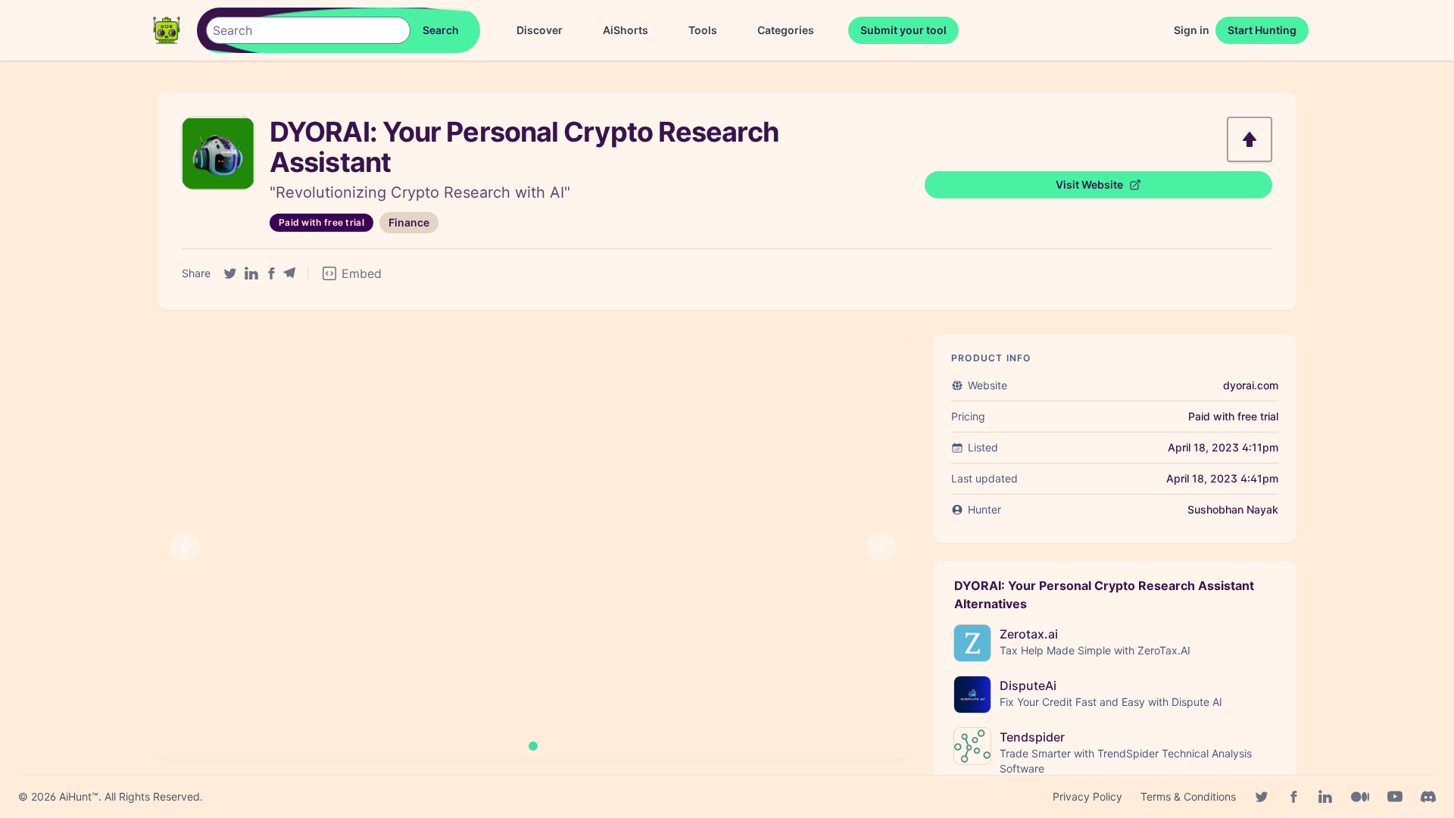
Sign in (1191, 29)
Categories (785, 29)
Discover (539, 29)
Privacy (1087, 796)
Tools (702, 29)
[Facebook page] (1293, 797)
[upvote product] (1249, 139)
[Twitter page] (1261, 796)
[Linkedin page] (1325, 796)
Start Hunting (1262, 29)
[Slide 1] (533, 746)
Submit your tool (903, 29)
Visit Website (1089, 184)
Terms (1188, 796)
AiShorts (625, 29)
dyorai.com (1250, 385)
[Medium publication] (1360, 797)
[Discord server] (1428, 796)
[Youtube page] (1395, 796)
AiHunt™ (78, 796)
